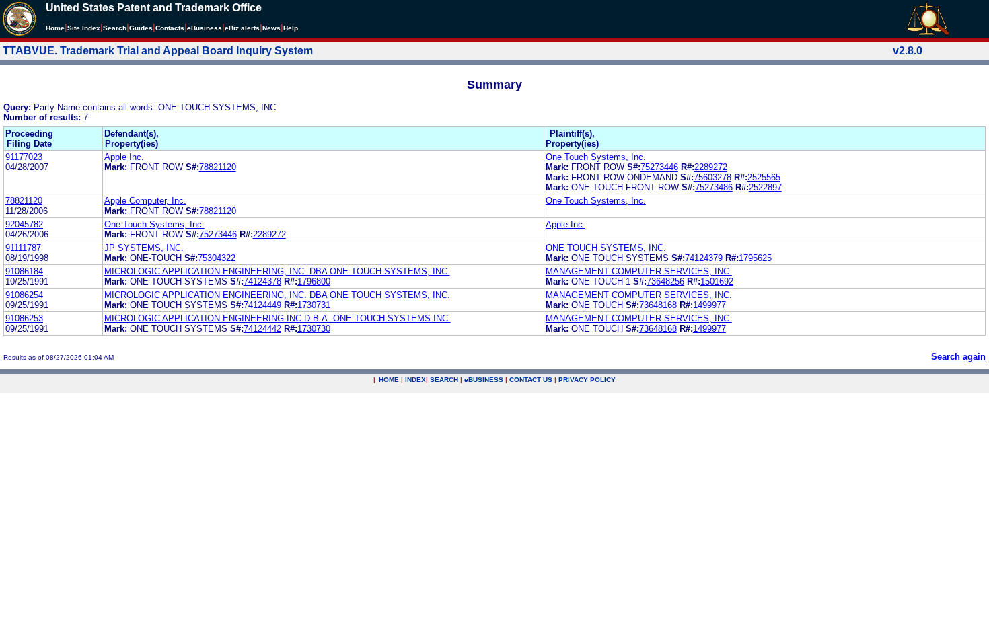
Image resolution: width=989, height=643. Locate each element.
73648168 (658, 305)
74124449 (262, 305)
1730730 (313, 329)
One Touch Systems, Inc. (596, 157)
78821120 (217, 167)
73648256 (665, 281)
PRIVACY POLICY (587, 379)
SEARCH (444, 379)
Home (55, 28)
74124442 (262, 329)
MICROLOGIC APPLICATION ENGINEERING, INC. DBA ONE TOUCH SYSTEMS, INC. (277, 271)
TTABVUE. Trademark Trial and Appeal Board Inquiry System (158, 50)
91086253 (24, 318)
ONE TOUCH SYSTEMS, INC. (606, 248)
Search (114, 28)
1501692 (716, 281)
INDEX (415, 379)
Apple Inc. (124, 157)
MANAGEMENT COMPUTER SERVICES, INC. (639, 271)
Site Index (83, 28)
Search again (958, 357)
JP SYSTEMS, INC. (144, 248)
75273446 (659, 167)
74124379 (704, 258)
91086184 (24, 271)
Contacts (169, 28)
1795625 (755, 258)
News (271, 28)
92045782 (24, 224)
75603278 (712, 177)
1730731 (313, 305)
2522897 (765, 187)
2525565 (763, 177)
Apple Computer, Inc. (145, 201)
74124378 (262, 281)
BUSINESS (483, 379)
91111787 (23, 248)
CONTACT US (530, 379)
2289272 (710, 167)
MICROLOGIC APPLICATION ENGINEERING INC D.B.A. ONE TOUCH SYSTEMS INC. (277, 318)
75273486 (714, 187)
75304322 (216, 258)
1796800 (313, 281)
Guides (141, 28)
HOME (389, 379)
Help (290, 28)
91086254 (24, 295)
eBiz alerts (242, 28)
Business (204, 28)
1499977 (709, 305)
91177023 (23, 157)
